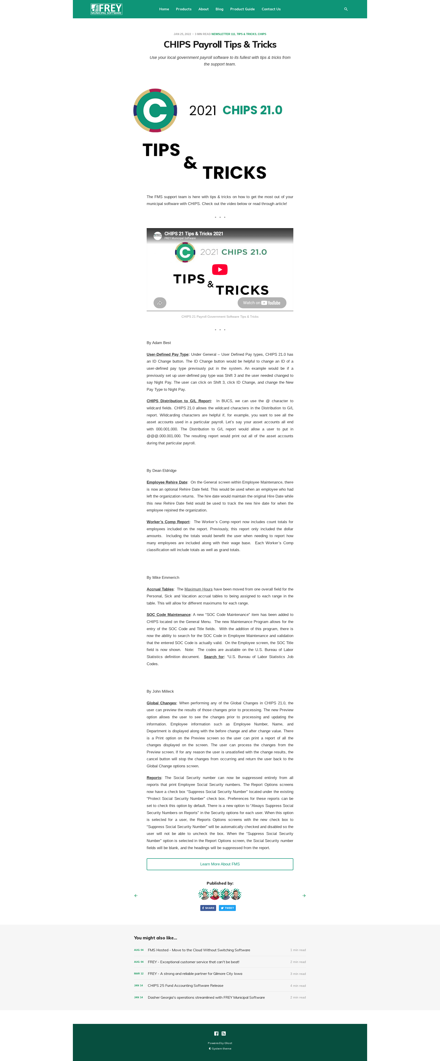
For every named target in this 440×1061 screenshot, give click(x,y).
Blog (219, 9)
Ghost (228, 1043)
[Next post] (302, 895)
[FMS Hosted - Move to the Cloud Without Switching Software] (220, 950)
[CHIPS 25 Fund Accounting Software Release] (220, 985)
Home (164, 9)
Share (209, 908)
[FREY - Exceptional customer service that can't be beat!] (220, 962)
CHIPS (262, 34)
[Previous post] (137, 895)
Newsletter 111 (223, 34)
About (203, 9)
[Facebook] (216, 1033)
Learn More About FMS (220, 864)
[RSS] (223, 1033)
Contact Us (271, 9)
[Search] (346, 9)
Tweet (229, 908)
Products (184, 9)
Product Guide (242, 9)
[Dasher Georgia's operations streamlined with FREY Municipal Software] (220, 997)
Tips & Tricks (246, 34)
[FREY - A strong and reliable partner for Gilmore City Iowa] (220, 973)
